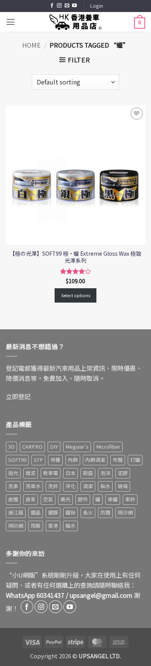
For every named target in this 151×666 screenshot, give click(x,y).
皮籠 (13, 499)
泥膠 (123, 473)
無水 (105, 486)
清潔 (88, 486)
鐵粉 (70, 512)
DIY (54, 446)
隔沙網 (125, 512)
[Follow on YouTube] (74, 6)
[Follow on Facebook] (52, 6)
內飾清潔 (95, 459)
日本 (70, 473)
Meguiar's (77, 446)
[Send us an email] (67, 6)
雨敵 (36, 525)
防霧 (105, 512)
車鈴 (130, 499)
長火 (88, 512)
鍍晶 (36, 512)
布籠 (118, 459)
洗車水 (33, 486)
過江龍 (15, 512)
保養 (55, 459)
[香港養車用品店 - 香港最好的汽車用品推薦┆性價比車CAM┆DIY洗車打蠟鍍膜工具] (75, 22)
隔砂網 (15, 525)
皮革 (31, 499)
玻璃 (123, 486)
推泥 (31, 473)
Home (31, 45)
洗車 (13, 486)
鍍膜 (53, 512)
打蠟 (135, 459)
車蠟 (113, 499)
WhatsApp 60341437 (35, 595)
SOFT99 (17, 459)
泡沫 (105, 473)
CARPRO (32, 446)
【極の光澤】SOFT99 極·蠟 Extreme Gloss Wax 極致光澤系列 (75, 257)
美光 (65, 499)
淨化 (70, 486)
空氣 (48, 499)
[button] (96, 6)
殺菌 (88, 473)
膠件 (83, 499)
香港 (53, 525)
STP (38, 459)
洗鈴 (53, 486)
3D (11, 446)
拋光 (13, 473)
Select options (75, 295)
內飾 (73, 459)
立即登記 (18, 396)
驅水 (70, 525)
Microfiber (108, 446)
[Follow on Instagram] (59, 6)
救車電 (50, 473)
